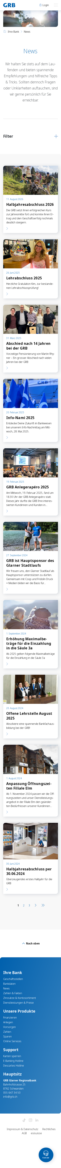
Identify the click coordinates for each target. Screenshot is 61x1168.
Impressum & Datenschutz (22, 1129)
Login (45, 5)
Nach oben (32, 943)
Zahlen (7, 1032)
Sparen (7, 1036)
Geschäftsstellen (13, 979)
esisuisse (36, 1133)
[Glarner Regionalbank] (15, 5)
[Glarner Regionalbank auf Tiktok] (24, 1120)
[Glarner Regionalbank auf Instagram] (30, 1120)
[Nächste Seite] (35, 905)
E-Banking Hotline (13, 1061)
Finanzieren (10, 1017)
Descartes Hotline (13, 1065)
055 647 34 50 (12, 1092)
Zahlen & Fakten (12, 993)
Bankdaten (9, 984)
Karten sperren (12, 1056)
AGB (24, 1133)
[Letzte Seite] (42, 905)
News (6, 988)
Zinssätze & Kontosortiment (19, 998)
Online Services (12, 1041)
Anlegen (8, 1022)
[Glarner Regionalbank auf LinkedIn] (36, 1120)
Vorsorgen (9, 1027)
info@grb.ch (10, 1096)
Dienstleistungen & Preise (18, 1002)
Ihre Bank (13, 31)
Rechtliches (49, 1129)
